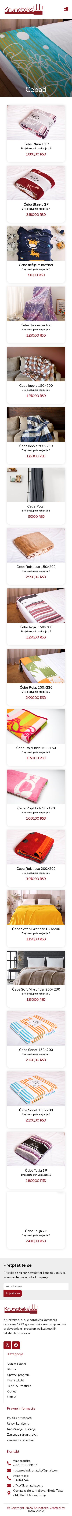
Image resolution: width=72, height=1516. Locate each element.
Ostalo (11, 1397)
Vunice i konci (16, 1364)
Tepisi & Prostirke (19, 1386)
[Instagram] (7, 1345)
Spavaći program (18, 1375)
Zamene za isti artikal (20, 1440)
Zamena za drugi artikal (22, 1435)
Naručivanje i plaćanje (21, 1429)
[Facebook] (16, 1345)
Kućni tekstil (15, 1380)
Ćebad (36, 90)
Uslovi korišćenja (18, 1424)
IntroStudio (36, 1511)
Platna (11, 1369)
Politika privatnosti (19, 1418)
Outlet (11, 1392)
